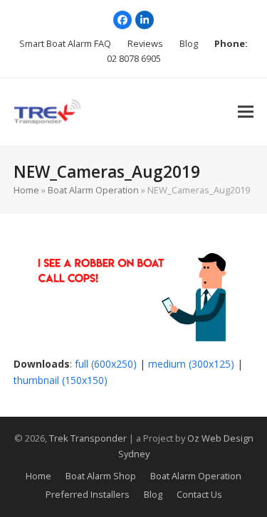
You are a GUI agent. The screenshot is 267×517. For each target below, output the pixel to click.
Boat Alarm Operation (93, 189)
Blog (153, 494)
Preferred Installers (88, 494)
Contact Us (199, 494)
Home (26, 189)
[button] (245, 112)
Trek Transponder (88, 438)
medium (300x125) (191, 364)
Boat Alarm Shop (101, 475)
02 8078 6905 (134, 58)
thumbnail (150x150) (61, 380)
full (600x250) (106, 364)
